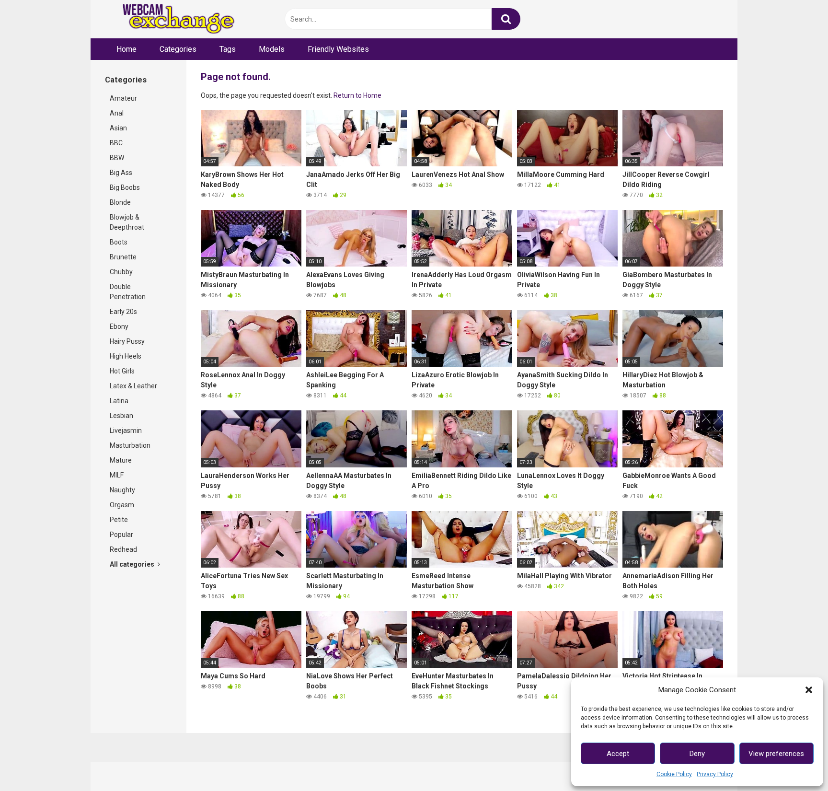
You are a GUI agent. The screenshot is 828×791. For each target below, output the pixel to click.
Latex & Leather (133, 386)
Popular (121, 534)
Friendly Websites (338, 49)
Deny (697, 753)
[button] (809, 690)
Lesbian (121, 415)
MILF (117, 475)
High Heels (125, 356)
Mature (121, 460)
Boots (118, 242)
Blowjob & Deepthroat (127, 222)
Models (272, 49)
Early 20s (123, 311)
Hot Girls (122, 371)
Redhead (123, 549)
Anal (117, 113)
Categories (178, 49)
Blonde (120, 202)
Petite (119, 519)
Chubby (121, 272)
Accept (618, 753)
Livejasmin (126, 430)
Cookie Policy (674, 774)
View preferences (776, 753)
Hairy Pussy (127, 341)
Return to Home (357, 95)
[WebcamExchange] (173, 19)
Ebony (119, 326)
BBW (117, 158)
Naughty (122, 490)
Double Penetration (128, 292)
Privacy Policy (715, 774)
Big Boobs (125, 187)
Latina (119, 401)
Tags (227, 49)
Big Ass (121, 172)
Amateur (123, 98)
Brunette (123, 257)
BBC (116, 143)
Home (126, 49)
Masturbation (130, 445)
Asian (118, 128)
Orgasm (122, 505)
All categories (133, 564)
